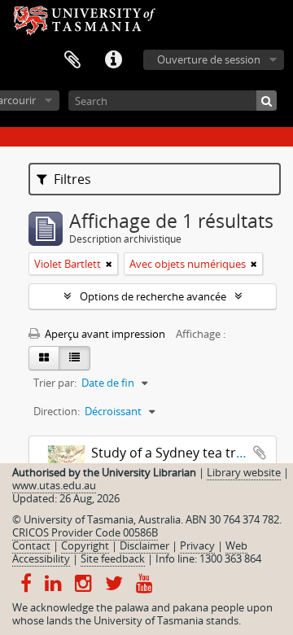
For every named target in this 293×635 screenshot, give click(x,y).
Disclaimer (144, 545)
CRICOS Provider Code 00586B (85, 532)
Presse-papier (72, 60)
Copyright (85, 545)
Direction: (56, 411)
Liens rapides (113, 60)
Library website (244, 472)
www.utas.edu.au (54, 485)
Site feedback (113, 558)
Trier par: (55, 382)
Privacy (197, 545)
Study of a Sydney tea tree (171, 453)
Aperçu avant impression (103, 333)
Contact (31, 545)
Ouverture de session (208, 59)
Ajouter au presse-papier (259, 452)
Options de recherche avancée (153, 296)
